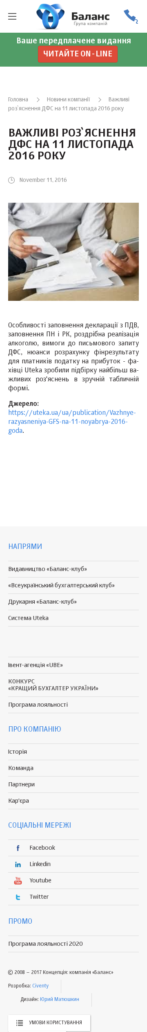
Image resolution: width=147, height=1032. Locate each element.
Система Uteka (28, 618)
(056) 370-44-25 (130, 16)
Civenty (40, 986)
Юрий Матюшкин (59, 999)
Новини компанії (68, 100)
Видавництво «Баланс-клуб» (47, 569)
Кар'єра (18, 801)
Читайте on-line (77, 54)
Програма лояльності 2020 (45, 944)
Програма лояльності (38, 705)
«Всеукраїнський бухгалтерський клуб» (61, 585)
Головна (18, 100)
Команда (20, 768)
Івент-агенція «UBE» (35, 665)
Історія (17, 752)
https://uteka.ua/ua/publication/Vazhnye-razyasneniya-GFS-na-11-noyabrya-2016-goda (72, 422)
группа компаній (73, 16)
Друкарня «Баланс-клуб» (42, 602)
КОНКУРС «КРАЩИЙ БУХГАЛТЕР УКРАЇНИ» (53, 685)
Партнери (21, 784)
